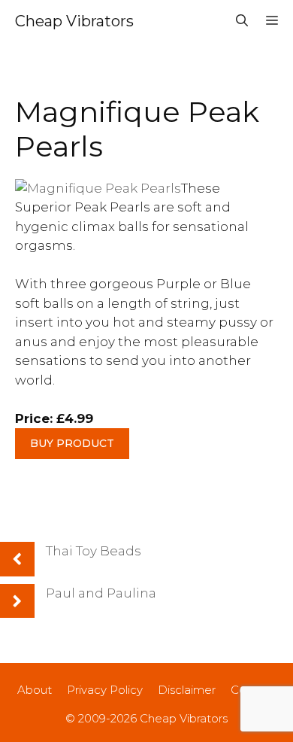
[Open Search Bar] (242, 21)
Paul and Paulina (101, 593)
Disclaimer (187, 690)
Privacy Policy (105, 690)
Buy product (72, 443)
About (34, 690)
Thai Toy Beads (93, 550)
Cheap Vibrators (74, 21)
